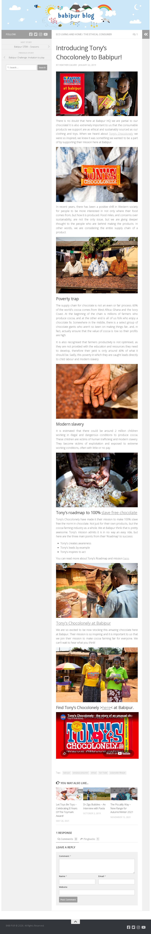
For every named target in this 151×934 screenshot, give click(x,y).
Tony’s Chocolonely (121, 133)
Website (63, 887)
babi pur (66, 772)
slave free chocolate (119, 512)
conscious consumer (80, 772)
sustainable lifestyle (117, 772)
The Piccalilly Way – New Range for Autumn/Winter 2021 (121, 808)
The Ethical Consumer (98, 34)
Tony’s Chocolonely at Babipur (83, 623)
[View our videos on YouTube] (45, 34)
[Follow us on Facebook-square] (31, 34)
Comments (69, 839)
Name (63, 876)
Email (102, 876)
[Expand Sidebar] (146, 34)
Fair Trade (103, 772)
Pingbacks (91, 839)
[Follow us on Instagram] (40, 34)
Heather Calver (68, 65)
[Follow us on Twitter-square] (35, 34)
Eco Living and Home (69, 34)
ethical (93, 772)
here (126, 558)
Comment (65, 856)
